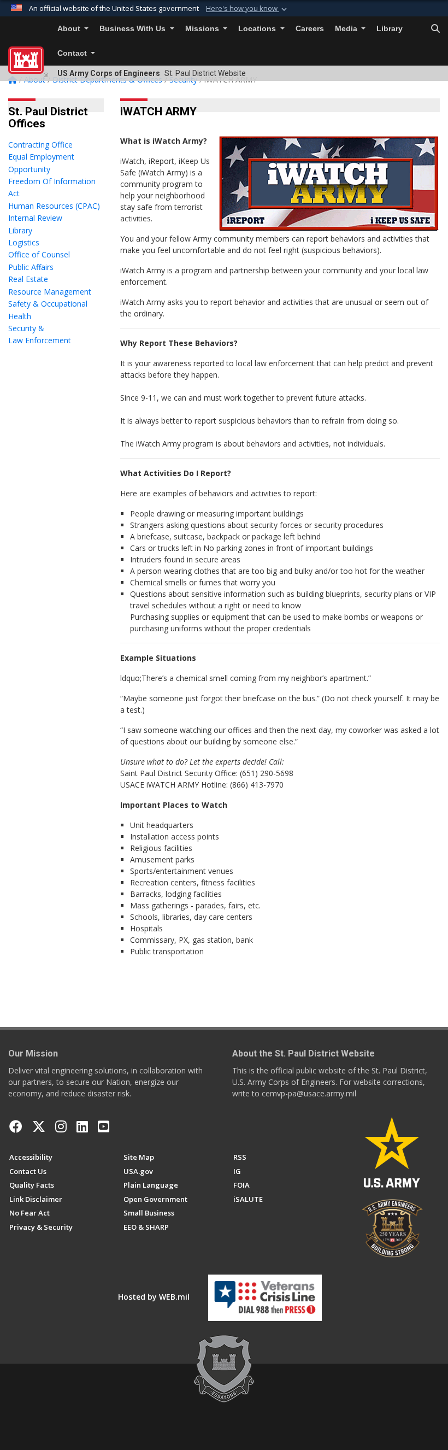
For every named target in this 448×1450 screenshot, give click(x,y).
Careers (310, 29)
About (69, 29)
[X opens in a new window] (38, 1126)
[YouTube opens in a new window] (103, 1126)
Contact (73, 53)
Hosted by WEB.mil (154, 1297)
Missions (203, 29)
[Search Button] (435, 29)
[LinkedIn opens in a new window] (82, 1126)
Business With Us (133, 29)
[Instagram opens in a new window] (61, 1126)
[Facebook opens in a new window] (15, 1126)
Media (347, 29)
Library (389, 29)
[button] (247, 8)
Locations (258, 29)
